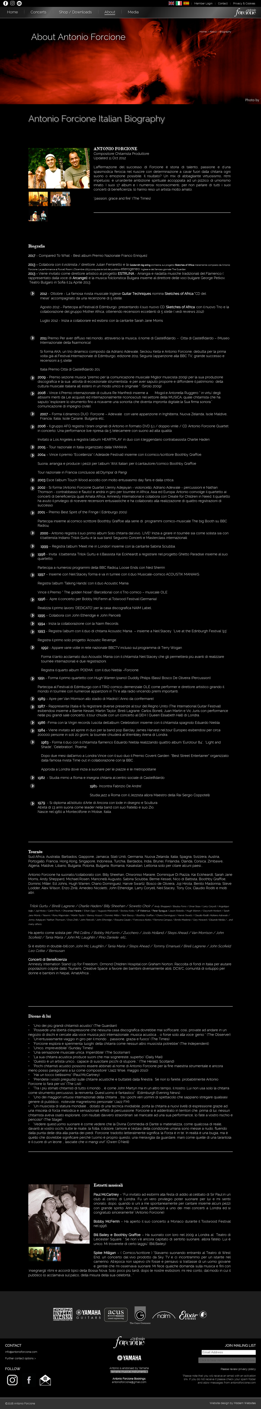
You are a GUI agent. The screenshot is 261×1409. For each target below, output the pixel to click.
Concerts (38, 12)
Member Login (203, 3)
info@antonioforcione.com (21, 1351)
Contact (223, 3)
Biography (225, 31)
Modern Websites (245, 1403)
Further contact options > (20, 1358)
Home (12, 12)
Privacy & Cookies (244, 3)
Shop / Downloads (75, 12)
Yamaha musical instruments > (129, 1371)
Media (133, 12)
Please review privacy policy (238, 1369)
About (110, 12)
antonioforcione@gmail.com (129, 1382)
